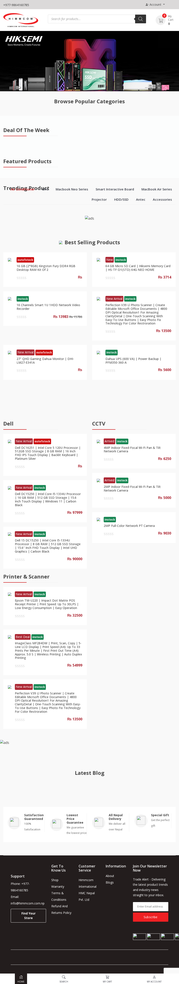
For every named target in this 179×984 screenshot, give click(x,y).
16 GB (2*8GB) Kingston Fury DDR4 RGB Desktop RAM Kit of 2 (46, 268)
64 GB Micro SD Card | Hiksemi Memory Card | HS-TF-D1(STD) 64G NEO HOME (137, 268)
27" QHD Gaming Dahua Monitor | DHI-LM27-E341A (45, 361)
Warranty (57, 886)
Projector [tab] (99, 199)
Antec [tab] (140, 199)
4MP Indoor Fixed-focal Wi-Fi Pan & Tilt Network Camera (132, 449)
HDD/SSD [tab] (121, 199)
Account (155, 4)
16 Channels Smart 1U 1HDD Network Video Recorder (48, 307)
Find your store (28, 915)
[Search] (140, 19)
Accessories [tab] (162, 199)
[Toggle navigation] (172, 4)
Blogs (110, 882)
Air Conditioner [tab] (23, 189)
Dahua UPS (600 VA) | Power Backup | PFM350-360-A (133, 361)
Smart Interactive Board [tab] (115, 189)
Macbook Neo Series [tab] (72, 189)
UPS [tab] (45, 189)
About (110, 876)
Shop (55, 880)
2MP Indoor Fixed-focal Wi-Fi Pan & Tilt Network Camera (132, 488)
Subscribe (150, 917)
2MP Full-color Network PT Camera (129, 526)
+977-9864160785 (16, 5)
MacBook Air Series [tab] (156, 189)
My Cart (170, 18)
